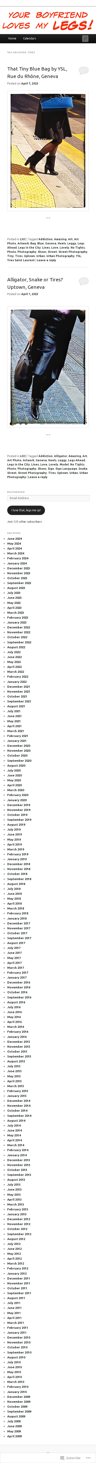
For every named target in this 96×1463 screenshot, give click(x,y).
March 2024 (15, 553)
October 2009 (17, 1406)
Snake (83, 468)
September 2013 (19, 1174)
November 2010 (18, 1342)
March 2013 (15, 1204)
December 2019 (18, 805)
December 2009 (18, 1396)
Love (54, 247)
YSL (78, 255)
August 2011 (16, 1298)
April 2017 (14, 962)
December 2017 (18, 923)
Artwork (23, 243)
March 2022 (15, 671)
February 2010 (17, 1386)
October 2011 (17, 1288)
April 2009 (14, 1436)
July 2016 (14, 1007)
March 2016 (15, 1026)
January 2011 (17, 1332)
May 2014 (14, 1135)
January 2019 (17, 859)
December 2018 (18, 864)
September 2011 (19, 1293)
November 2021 (18, 691)
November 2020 (18, 750)
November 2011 (18, 1283)
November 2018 (18, 869)
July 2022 (14, 652)
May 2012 (14, 1253)
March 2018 (15, 908)
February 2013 (17, 1209)
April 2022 (14, 666)
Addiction (45, 239)
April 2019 (14, 844)
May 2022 (14, 661)
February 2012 (17, 1268)
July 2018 (14, 888)
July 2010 (14, 1362)
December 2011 (18, 1278)
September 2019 (19, 819)
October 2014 (17, 1110)
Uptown (29, 255)
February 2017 (17, 972)
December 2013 (18, 1160)
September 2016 (19, 997)
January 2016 (17, 1036)
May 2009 (14, 1431)
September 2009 (19, 1411)
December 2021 (18, 686)
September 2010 (19, 1352)
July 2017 (14, 947)
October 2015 (17, 1051)
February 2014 (17, 1150)
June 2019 (14, 834)
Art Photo (14, 460)
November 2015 (18, 1046)
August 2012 (16, 1239)
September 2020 (19, 760)
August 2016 (16, 1002)
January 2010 (17, 1391)
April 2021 (14, 726)
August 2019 (16, 824)
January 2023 (17, 622)
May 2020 (14, 780)
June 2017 (14, 952)
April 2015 (14, 1081)
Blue (40, 243)
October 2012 (17, 1228)
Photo (11, 251)
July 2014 (14, 1125)
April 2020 (14, 785)
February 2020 (17, 795)
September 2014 (19, 1115)
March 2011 (15, 1322)
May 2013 (14, 1194)
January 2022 (17, 681)
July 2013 (14, 1184)
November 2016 (18, 987)
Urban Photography (60, 255)
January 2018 (17, 918)
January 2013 (17, 1214)
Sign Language (66, 468)
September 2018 (19, 879)
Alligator (60, 456)
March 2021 (15, 731)
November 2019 (18, 809)
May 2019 (14, 839)
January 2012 (17, 1273)
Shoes (42, 251)
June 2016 (14, 1012)
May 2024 (14, 543)
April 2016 (14, 1021)
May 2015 (14, 1076)
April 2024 (14, 548)
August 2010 (16, 1357)
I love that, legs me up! (26, 510)
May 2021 (14, 721)
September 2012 (19, 1234)
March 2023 (15, 612)
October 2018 (17, 873)
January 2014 (17, 1155)
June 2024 (14, 538)
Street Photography (72, 251)
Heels (62, 243)
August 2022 (16, 647)
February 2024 (17, 558)
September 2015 (19, 1056)
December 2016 (18, 982)
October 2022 (17, 637)
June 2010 (14, 1367)
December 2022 (18, 627)
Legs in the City (29, 247)
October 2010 (17, 1347)
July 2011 (14, 1302)
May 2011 (14, 1313)
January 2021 (17, 740)
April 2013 (14, 1199)
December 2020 (18, 745)
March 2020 (15, 790)
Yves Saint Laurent (21, 260)
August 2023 (16, 587)
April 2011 (14, 1317)
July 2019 (14, 829)
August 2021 (16, 706)
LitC (23, 239)
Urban (40, 255)
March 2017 (15, 967)
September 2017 (19, 938)
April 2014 (14, 1140)
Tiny (10, 255)
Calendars (29, 38)
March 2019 (15, 849)
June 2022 (14, 657)
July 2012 (14, 1243)
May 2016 (14, 1017)
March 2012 (15, 1263)
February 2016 (17, 1031)
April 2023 (14, 607)
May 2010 (14, 1372)
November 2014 (18, 1105)
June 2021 (14, 716)
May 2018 (14, 898)
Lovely (64, 247)
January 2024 (17, 563)
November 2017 (18, 928)
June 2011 (14, 1307)
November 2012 (18, 1224)
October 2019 (17, 814)
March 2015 (15, 1086)
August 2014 (16, 1120)
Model (64, 464)
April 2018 (14, 903)
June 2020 (14, 775)
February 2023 (17, 617)
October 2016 (17, 992)
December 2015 (18, 1041)
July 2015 (14, 1066)
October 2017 (17, 933)
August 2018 (16, 883)
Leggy (71, 243)
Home (12, 38)
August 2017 (16, 943)
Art (70, 239)
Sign (51, 468)
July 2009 (14, 1421)
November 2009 (18, 1401)
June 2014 (14, 1130)
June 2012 (14, 1248)
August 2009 (16, 1416)
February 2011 (17, 1327)
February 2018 (17, 913)
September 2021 (19, 701)
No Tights (78, 247)
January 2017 (17, 977)
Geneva (50, 243)
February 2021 (17, 735)
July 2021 (14, 711)
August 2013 (16, 1179)
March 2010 (15, 1381)
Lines (46, 247)
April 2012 (14, 1258)
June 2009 (14, 1426)
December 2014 (18, 1100)
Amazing (60, 239)
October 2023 (17, 578)
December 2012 (18, 1219)
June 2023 (14, 597)
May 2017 (14, 957)
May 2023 (14, 602)
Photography (26, 251)
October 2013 (17, 1169)
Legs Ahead (76, 460)
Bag (33, 243)
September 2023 (19, 583)
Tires (19, 255)
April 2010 (14, 1376)
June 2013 (14, 1189)
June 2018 (14, 893)
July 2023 (14, 592)
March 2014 (15, 1145)
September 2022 (19, 642)
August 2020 (16, 765)
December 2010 (18, 1337)
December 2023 (18, 568)
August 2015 (16, 1061)
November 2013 (18, 1165)
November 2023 (18, 573)
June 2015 (14, 1071)
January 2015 (17, 1095)
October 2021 (17, 696)
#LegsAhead (16, 492)
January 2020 (17, 800)
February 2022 (17, 676)
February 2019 (17, 854)
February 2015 (17, 1091)
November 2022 (18, 632)
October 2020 (17, 755)
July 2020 (14, 770)
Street (52, 251)
